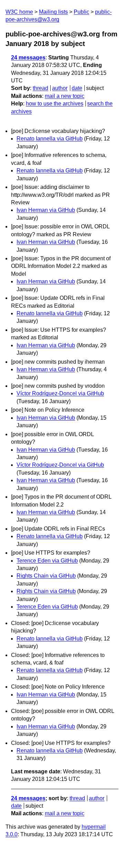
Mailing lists (53, 12)
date (77, 88)
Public (81, 12)
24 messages (28, 57)
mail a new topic (64, 96)
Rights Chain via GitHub (46, 576)
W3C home (19, 12)
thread (40, 88)
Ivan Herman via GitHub (46, 210)
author (60, 88)
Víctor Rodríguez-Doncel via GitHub (60, 393)
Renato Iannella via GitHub (50, 138)
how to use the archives (54, 103)
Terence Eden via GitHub (47, 561)
